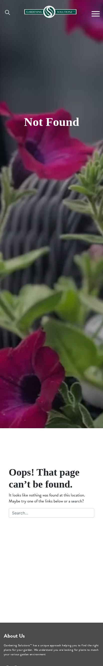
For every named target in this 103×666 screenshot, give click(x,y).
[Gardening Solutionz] (50, 10)
